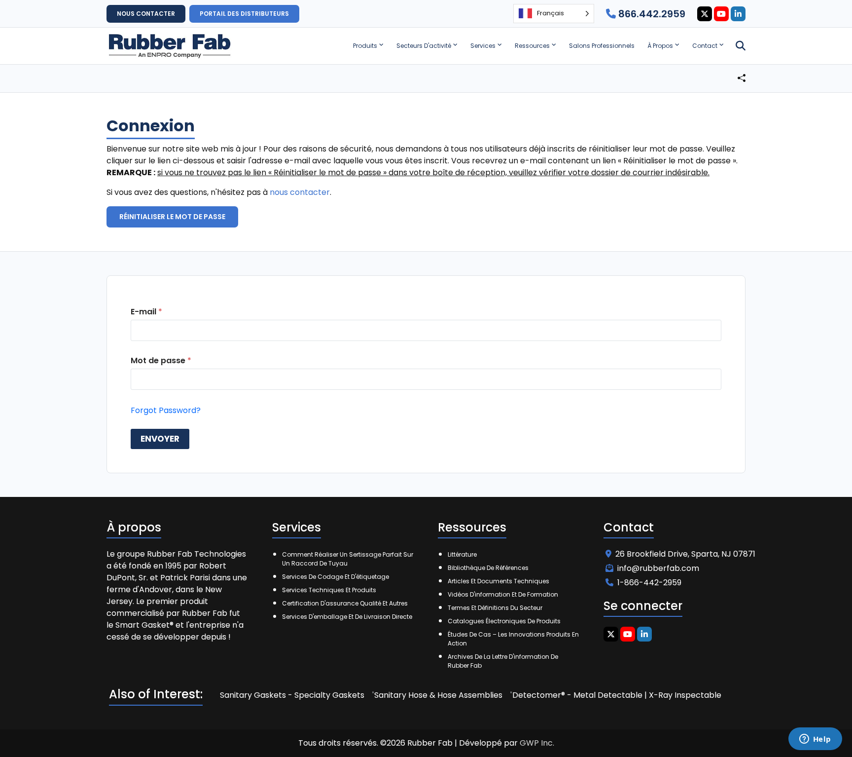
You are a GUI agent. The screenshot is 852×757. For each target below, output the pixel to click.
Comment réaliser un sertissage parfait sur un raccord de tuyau (347, 559)
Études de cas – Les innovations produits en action (513, 638)
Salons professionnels (602, 45)
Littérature (462, 554)
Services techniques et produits (329, 590)
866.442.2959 (650, 14)
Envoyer (160, 439)
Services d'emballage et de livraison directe (347, 616)
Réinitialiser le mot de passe (172, 217)
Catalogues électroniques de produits (504, 621)
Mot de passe (161, 360)
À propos (660, 45)
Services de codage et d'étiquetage (335, 576)
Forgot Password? (166, 410)
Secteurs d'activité (423, 45)
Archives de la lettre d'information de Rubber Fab (503, 661)
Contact (704, 45)
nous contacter (300, 192)
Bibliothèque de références (488, 568)
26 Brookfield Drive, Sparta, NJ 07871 (685, 554)
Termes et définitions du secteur (495, 608)
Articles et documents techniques (498, 581)
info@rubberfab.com (658, 568)
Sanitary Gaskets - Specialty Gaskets (292, 695)
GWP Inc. (537, 743)
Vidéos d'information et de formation (503, 594)
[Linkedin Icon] (738, 13)
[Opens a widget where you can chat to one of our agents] (815, 739)
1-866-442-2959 (649, 582)
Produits (365, 45)
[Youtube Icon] (721, 13)
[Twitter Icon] (704, 13)
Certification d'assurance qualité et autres (345, 603)
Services (483, 45)
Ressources (532, 45)
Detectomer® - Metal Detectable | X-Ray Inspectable (616, 695)
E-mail (146, 311)
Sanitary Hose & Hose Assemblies (438, 695)
